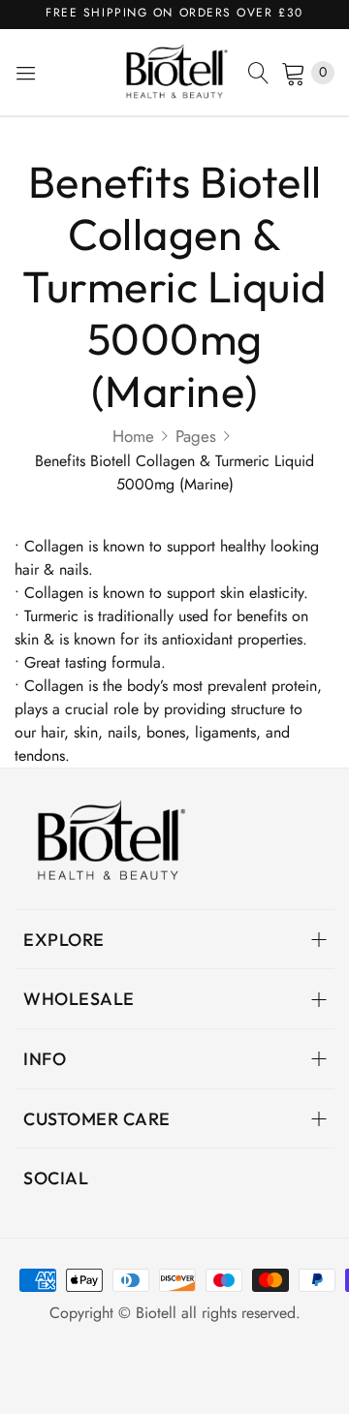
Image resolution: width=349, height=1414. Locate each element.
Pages (195, 436)
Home (133, 436)
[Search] (259, 72)
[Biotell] (174, 72)
